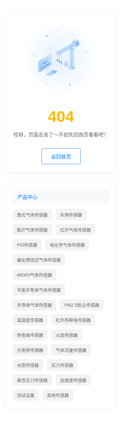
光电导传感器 (30, 350)
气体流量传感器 (71, 350)
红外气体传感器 (75, 229)
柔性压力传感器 (32, 380)
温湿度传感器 (30, 320)
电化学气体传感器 (67, 244)
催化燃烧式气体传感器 (39, 259)
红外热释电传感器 (73, 320)
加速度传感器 (73, 380)
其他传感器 (58, 395)
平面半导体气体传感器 (39, 290)
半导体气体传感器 (34, 305)
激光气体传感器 (32, 214)
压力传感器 (62, 365)
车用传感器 (71, 214)
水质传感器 (28, 365)
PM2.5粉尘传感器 (81, 305)
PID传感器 (27, 244)
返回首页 (61, 156)
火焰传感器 (67, 335)
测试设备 (25, 395)
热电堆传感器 (30, 335)
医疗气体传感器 (32, 229)
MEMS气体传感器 (34, 275)
